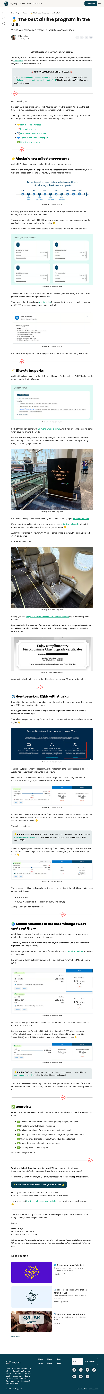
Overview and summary (30, 142)
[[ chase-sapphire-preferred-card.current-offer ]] (36, 80)
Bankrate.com (18, 61)
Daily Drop (15, 13)
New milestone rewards (30, 125)
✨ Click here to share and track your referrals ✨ (39, 1184)
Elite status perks (28, 129)
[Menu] (99, 3)
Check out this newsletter (24, 1075)
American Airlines (81, 518)
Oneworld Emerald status (49, 429)
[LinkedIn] (81, 1370)
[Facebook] (74, 1376)
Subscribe (91, 3)
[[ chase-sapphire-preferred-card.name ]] (34, 77)
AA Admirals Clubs (71, 524)
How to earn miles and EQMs (33, 133)
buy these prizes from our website (41, 1201)
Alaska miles (45, 302)
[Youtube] (87, 1370)
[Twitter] (74, 1370)
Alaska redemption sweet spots (34, 138)
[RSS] (87, 1376)
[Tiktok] (94, 1370)
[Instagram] (81, 1376)
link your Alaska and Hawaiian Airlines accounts (47, 616)
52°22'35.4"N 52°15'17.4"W (24, 1234)
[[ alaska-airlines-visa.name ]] (26, 837)
